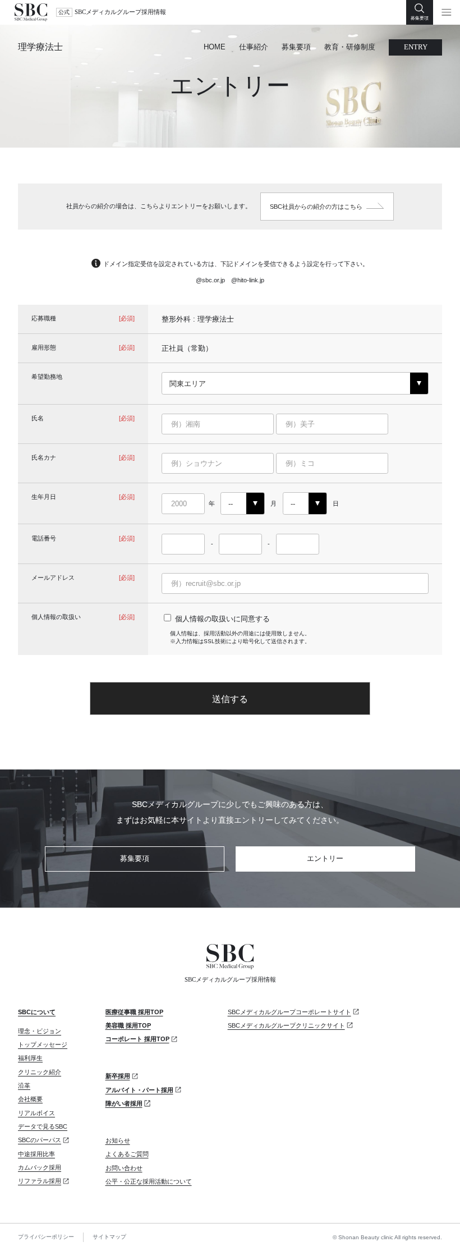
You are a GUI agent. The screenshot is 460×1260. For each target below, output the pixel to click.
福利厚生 (30, 1058)
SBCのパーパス (39, 1140)
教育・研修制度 (349, 47)
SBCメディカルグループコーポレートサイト (289, 1012)
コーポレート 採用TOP (137, 1039)
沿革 (24, 1085)
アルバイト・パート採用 (139, 1090)
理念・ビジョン (39, 1031)
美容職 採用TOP (128, 1025)
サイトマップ (109, 1237)
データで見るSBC (42, 1126)
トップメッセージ (42, 1044)
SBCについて (37, 1012)
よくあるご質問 (127, 1154)
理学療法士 (40, 47)
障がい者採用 (123, 1103)
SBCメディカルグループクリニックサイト (286, 1025)
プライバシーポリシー (46, 1237)
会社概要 (30, 1099)
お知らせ (117, 1140)
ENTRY (415, 47)
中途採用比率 (36, 1154)
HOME (215, 47)
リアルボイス (36, 1113)
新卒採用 (117, 1076)
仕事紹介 (253, 47)
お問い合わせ (123, 1168)
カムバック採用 (39, 1167)
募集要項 (296, 47)
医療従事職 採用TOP (134, 1012)
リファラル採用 (39, 1180)
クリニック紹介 (39, 1072)
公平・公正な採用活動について (148, 1181)
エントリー (325, 858)
